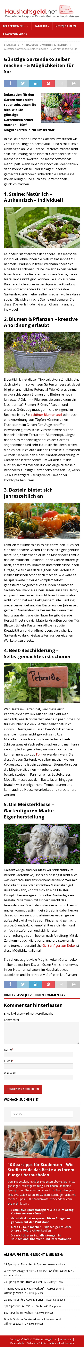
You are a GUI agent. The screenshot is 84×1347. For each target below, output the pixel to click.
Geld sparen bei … (14, 26)
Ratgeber (41, 26)
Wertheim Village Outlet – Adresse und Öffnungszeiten (38, 1271)
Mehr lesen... (21, 1203)
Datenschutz (17, 1343)
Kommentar (11, 1020)
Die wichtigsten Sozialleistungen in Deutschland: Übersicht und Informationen (41, 1237)
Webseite (10, 1072)
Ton (39, 754)
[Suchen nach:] (42, 1114)
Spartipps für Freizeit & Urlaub (23, 1306)
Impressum (66, 1339)
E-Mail (8, 1061)
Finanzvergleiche (15, 33)
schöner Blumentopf (46, 414)
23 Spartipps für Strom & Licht (23, 1282)
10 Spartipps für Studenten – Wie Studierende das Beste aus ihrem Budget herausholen (41, 1169)
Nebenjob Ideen (65, 26)
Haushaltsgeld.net (47, 1339)
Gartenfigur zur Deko (58, 945)
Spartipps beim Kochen (18, 1312)
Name (8, 1049)
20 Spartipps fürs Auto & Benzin (24, 1299)
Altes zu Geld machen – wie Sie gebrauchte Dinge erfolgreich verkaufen (41, 1228)
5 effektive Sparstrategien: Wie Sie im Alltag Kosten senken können (42, 1211)
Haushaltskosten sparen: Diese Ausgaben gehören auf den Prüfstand (40, 1220)
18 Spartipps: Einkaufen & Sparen (25, 1264)
